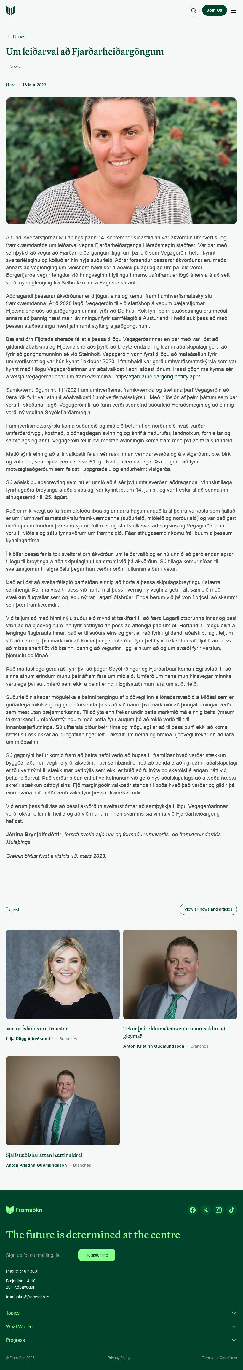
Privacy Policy (119, 1357)
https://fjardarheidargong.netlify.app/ (157, 376)
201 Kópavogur (20, 1287)
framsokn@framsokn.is (27, 1296)
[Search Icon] (194, 11)
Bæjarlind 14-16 (21, 1280)
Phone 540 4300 (21, 1271)
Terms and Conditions (219, 1357)
